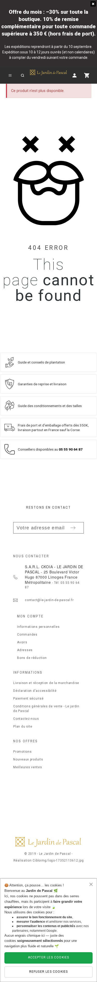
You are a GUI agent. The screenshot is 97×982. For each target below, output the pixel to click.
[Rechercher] (22, 75)
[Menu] (10, 75)
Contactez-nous (26, 719)
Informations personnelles (38, 627)
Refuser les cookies (48, 971)
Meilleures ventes (27, 767)
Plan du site (22, 726)
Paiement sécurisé (28, 698)
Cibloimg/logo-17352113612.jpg (58, 860)
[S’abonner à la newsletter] (73, 527)
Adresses (25, 650)
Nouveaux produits (28, 759)
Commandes (27, 634)
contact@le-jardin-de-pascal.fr (49, 600)
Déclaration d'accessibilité (34, 691)
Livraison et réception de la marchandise (46, 683)
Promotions (22, 751)
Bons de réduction (32, 658)
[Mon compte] (74, 75)
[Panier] (87, 75)
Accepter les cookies (48, 957)
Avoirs (22, 642)
